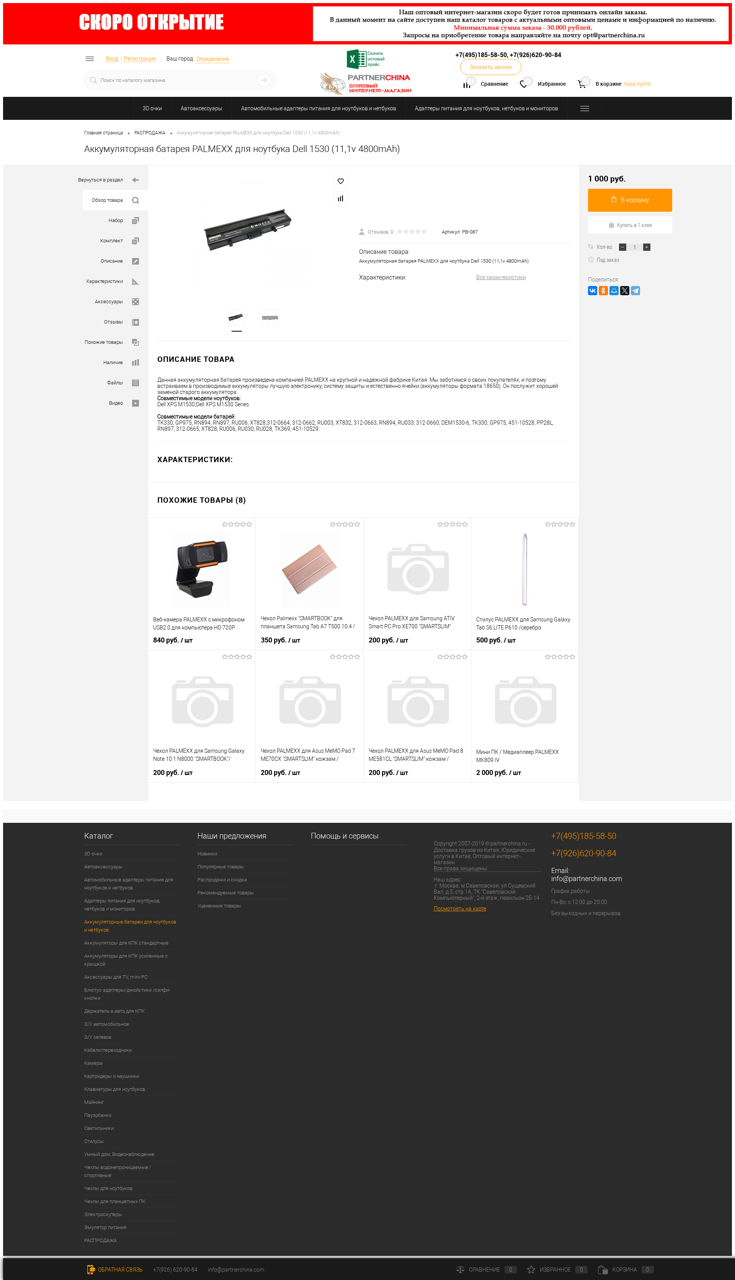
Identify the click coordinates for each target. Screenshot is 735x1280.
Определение (212, 59)
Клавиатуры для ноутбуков (114, 1089)
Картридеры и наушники (111, 1076)
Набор (116, 220)
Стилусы (94, 1141)
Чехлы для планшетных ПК (114, 1201)
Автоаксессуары (201, 108)
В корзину (635, 200)
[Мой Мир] (614, 290)
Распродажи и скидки (222, 880)
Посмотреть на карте (460, 909)
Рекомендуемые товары (226, 893)
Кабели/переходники (108, 1050)
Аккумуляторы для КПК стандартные (126, 943)
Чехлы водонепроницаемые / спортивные (117, 1171)
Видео (116, 403)
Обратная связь (120, 1270)
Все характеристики (501, 277)
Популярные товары (221, 867)
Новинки (207, 854)
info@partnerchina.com (586, 879)
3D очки (152, 108)
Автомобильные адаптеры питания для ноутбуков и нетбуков (318, 108)
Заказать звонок (491, 67)
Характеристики (104, 281)
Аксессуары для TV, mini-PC (115, 977)
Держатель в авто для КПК (114, 1011)
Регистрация (140, 59)
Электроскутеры (103, 1214)
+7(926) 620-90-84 (175, 1270)
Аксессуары (109, 301)
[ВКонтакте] (592, 290)
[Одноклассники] (603, 290)
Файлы (115, 383)
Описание (112, 261)
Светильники (99, 1128)
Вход (112, 59)
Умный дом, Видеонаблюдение (119, 1154)
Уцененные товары (219, 906)
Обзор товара (107, 200)
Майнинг (94, 1102)
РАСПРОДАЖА (100, 1240)
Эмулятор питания (105, 1227)
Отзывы (113, 322)
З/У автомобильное (106, 1024)
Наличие (113, 362)
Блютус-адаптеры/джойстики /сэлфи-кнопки (127, 994)
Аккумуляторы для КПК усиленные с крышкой (126, 960)
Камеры (93, 1063)
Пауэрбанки (97, 1115)
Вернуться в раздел (100, 180)
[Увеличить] (253, 232)
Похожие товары (104, 342)
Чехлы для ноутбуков (108, 1188)
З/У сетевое (97, 1037)
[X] (624, 290)
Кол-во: (605, 246)
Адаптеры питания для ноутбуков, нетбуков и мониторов (486, 108)
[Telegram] (635, 290)
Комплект (111, 241)
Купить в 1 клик (634, 225)
